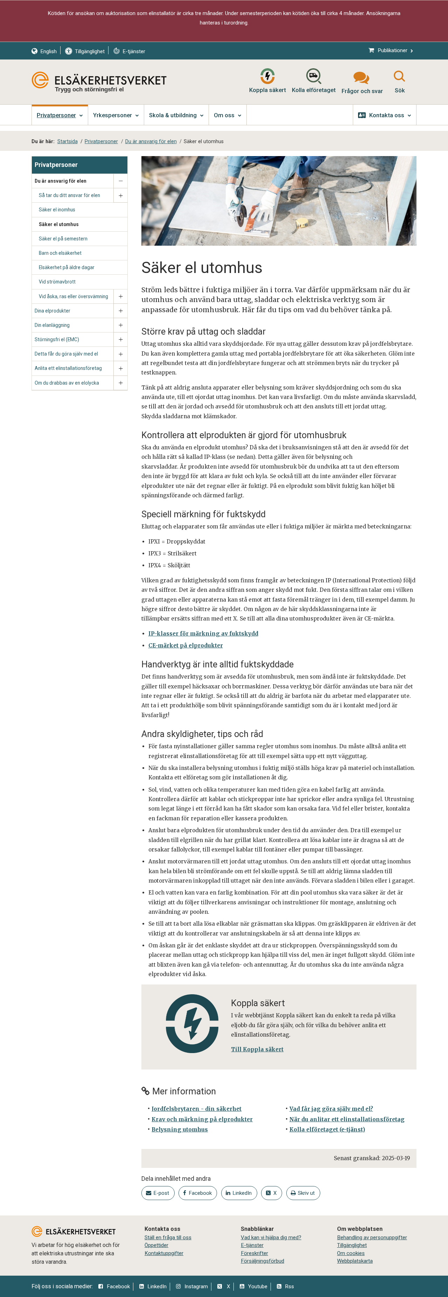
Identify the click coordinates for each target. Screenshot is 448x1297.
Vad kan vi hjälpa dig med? (271, 1237)
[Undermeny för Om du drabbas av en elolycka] (120, 383)
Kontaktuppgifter (164, 1253)
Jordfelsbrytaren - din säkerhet (196, 1109)
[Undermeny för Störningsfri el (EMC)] (120, 339)
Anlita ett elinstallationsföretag (68, 368)
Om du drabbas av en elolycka (67, 383)
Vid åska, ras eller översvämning (73, 296)
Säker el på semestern (63, 238)
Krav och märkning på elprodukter (202, 1119)
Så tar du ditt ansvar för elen (69, 195)
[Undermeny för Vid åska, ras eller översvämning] (120, 296)
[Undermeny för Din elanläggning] (120, 325)
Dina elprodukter (52, 311)
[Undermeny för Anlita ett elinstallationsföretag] (120, 368)
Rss (289, 1286)
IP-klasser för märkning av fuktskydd (203, 633)
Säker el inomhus (57, 209)
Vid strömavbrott (57, 282)
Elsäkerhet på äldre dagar (66, 267)
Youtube (257, 1286)
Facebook (118, 1286)
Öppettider (156, 1245)
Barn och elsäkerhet (60, 253)
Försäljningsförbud (262, 1261)
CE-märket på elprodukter (185, 645)
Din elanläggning (52, 325)
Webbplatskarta (355, 1261)
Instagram (196, 1286)
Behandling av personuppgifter (372, 1237)
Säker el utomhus (59, 224)
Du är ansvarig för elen (60, 181)
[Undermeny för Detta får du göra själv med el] (120, 354)
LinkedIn (157, 1286)
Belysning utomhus (180, 1129)
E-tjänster (252, 1245)
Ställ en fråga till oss (168, 1237)
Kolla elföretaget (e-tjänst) (327, 1129)
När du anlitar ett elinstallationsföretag (347, 1119)
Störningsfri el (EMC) (57, 339)
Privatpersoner (56, 164)
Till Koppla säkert (257, 1049)
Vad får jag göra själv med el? (331, 1109)
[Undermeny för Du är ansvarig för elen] (120, 181)
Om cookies (351, 1253)
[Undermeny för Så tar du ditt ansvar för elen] (120, 195)
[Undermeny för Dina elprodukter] (120, 311)
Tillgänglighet (352, 1245)
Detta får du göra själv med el (66, 354)
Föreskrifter (254, 1253)
